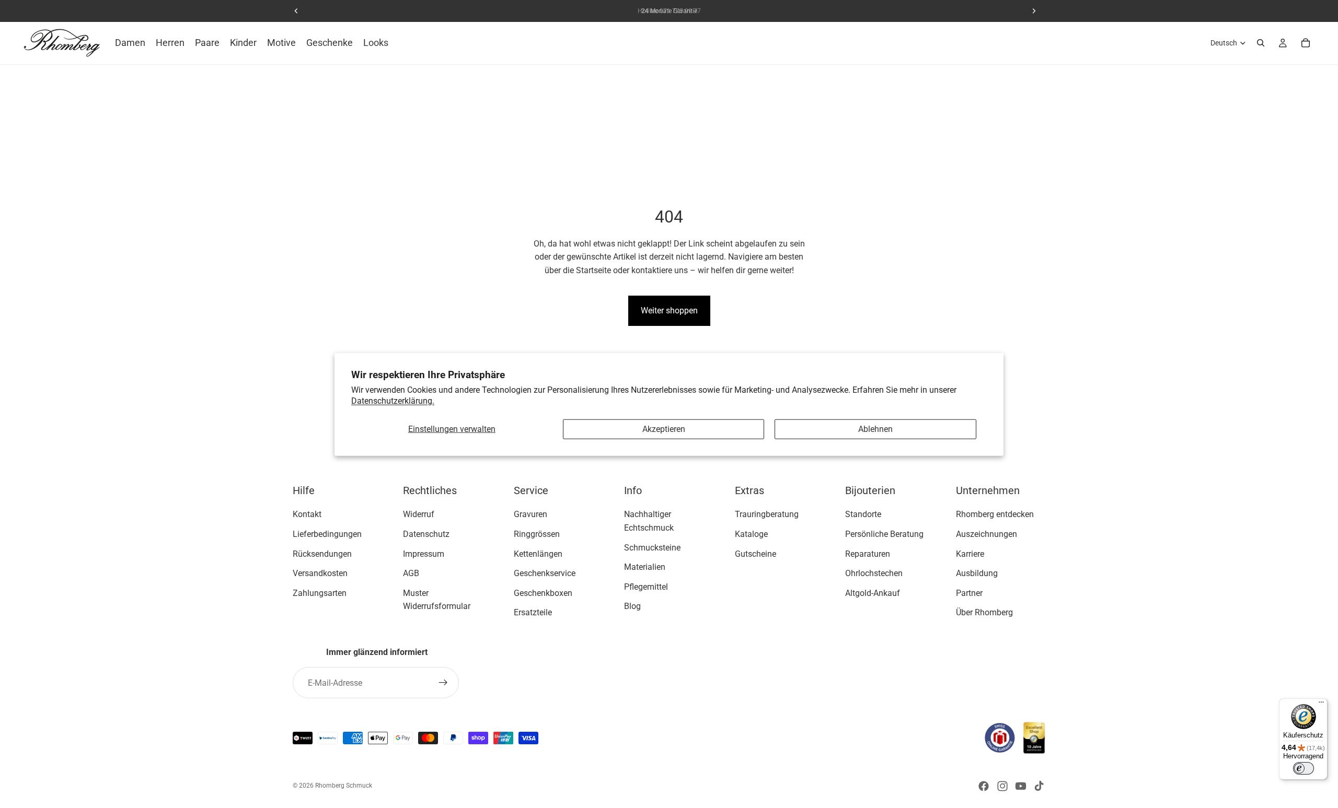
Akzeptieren (663, 429)
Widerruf (418, 514)
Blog (632, 606)
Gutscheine (755, 553)
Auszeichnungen (986, 534)
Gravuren (530, 514)
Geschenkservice (544, 573)
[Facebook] (983, 786)
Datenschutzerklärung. (392, 400)
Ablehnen (875, 429)
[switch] (1303, 768)
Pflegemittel (646, 587)
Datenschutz (426, 534)
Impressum (423, 553)
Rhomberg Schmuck (343, 785)
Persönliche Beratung (884, 534)
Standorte (863, 514)
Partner (969, 593)
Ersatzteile (533, 612)
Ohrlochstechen (874, 573)
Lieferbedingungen (327, 534)
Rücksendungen (322, 553)
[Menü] (1321, 704)
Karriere (970, 553)
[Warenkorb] (1305, 42)
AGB (411, 573)
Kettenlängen (538, 553)
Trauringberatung (767, 514)
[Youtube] (1020, 786)
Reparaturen (867, 553)
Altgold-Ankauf (872, 593)
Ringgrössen (537, 534)
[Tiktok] (1039, 786)
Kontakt (307, 514)
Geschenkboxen (543, 593)
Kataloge (751, 534)
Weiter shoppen (669, 310)
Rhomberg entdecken (995, 514)
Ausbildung (977, 573)
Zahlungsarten (320, 593)
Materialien (644, 567)
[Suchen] (1260, 42)
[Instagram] (1002, 786)
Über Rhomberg (984, 612)
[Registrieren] (443, 683)
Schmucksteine (652, 547)
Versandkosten (320, 573)
